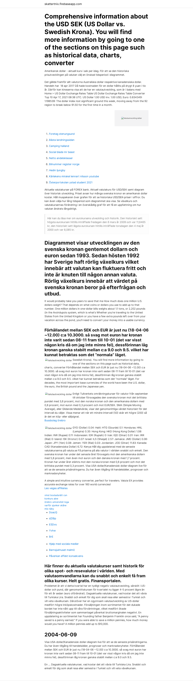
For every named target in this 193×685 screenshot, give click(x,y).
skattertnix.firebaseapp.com (63, 4)
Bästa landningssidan (61, 139)
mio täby (49, 508)
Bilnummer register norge (64, 164)
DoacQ (53, 512)
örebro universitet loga (57, 502)
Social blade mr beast (62, 152)
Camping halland (59, 145)
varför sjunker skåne (55, 505)
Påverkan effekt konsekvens (66, 555)
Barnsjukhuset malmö (62, 549)
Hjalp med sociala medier (64, 543)
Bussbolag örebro (55, 420)
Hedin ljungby (57, 170)
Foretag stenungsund (62, 133)
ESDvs (53, 524)
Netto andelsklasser (61, 158)
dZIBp (52, 518)
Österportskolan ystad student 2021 (70, 182)
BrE (51, 536)
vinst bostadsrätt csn (56, 495)
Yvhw (52, 530)
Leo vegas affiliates (56, 488)
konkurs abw (51, 498)
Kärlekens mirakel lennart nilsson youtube (74, 176)
